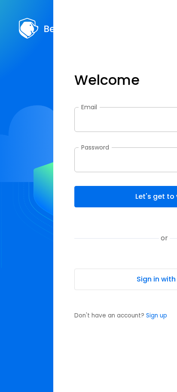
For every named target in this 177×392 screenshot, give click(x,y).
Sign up (156, 315)
